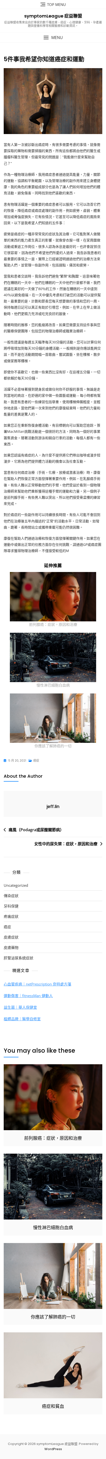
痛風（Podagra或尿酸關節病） (36, 829)
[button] (53, 37)
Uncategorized (16, 885)
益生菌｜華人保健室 (20, 1007)
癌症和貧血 (53, 1406)
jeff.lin (53, 806)
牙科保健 (11, 906)
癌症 (36, 760)
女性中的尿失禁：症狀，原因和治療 (65, 844)
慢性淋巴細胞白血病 (53, 685)
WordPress (53, 1449)
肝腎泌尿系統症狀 (18, 957)
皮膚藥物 (11, 947)
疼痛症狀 (11, 916)
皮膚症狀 (11, 937)
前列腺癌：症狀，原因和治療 (53, 624)
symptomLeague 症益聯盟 (53, 16)
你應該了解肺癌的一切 (53, 745)
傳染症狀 (11, 895)
